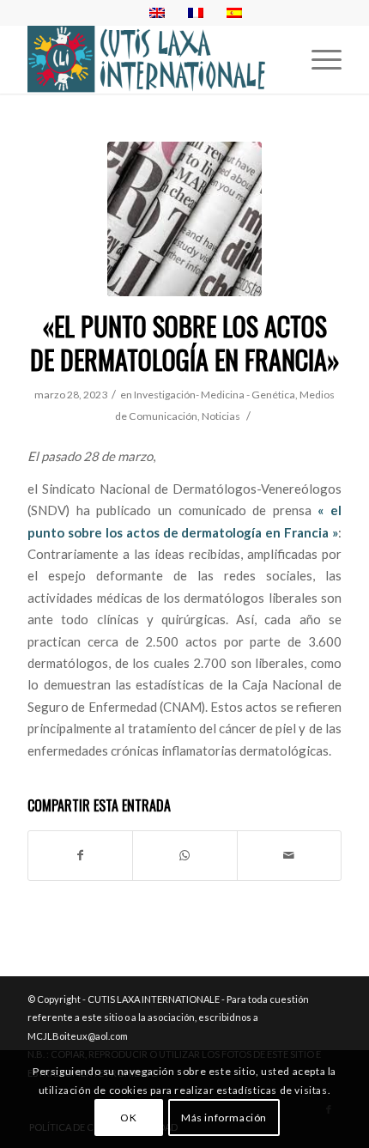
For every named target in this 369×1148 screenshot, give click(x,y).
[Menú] (318, 59)
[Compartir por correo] (289, 855)
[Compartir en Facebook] (80, 855)
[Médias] (184, 219)
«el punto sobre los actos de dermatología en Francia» (185, 343)
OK (128, 1117)
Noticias (221, 416)
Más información (224, 1117)
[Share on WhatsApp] (184, 855)
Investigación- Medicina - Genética (214, 394)
